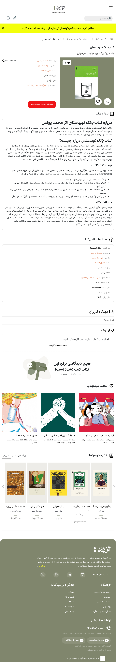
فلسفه (71, 602)
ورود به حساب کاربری (58, 345)
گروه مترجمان (44, 65)
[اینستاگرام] (82, 574)
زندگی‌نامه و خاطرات (101, 611)
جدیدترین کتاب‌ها (102, 592)
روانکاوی (107, 606)
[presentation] (114, 485)
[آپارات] (56, 574)
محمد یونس (42, 60)
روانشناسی (69, 611)
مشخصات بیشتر (10, 60)
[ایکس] (43, 574)
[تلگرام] (69, 574)
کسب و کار (69, 597)
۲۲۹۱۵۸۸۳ (92, 628)
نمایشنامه (69, 606)
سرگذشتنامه (40, 85)
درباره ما (41, 566)
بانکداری (30, 85)
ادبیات (71, 592)
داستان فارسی (104, 602)
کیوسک (107, 597)
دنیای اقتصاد (45, 70)
